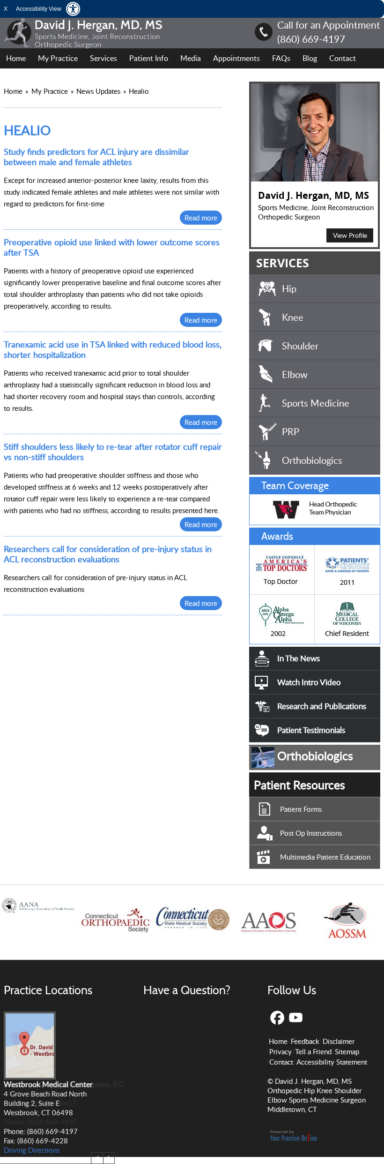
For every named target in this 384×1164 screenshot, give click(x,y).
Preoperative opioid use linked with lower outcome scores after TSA (112, 247)
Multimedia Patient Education (325, 857)
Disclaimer (338, 1041)
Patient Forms (301, 809)
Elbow (295, 374)
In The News (298, 658)
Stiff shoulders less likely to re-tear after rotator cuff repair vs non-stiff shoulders (113, 451)
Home (16, 58)
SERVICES (282, 263)
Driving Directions (31, 1140)
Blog (310, 58)
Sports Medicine (315, 402)
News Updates (98, 91)
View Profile (350, 235)
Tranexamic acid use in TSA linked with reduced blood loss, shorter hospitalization (113, 349)
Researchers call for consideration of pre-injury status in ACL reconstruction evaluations (108, 554)
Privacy (280, 1051)
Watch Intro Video (309, 682)
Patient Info (148, 58)
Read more (201, 217)
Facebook (277, 1018)
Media (190, 58)
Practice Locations (48, 990)
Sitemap (347, 1051)
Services (103, 58)
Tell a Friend (313, 1051)
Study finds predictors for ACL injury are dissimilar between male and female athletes (96, 156)
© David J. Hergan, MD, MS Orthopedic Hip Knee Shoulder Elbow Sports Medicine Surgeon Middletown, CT (316, 1095)
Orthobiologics (312, 460)
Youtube (296, 1018)
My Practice (58, 58)
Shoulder (300, 345)
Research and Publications (321, 706)
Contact (342, 58)
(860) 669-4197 (311, 38)
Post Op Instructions (311, 833)
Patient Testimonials (311, 730)
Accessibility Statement (331, 1062)
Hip (289, 288)
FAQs (281, 58)
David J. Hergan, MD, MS (313, 195)
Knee (292, 317)
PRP (290, 431)
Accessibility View (38, 9)
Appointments (236, 58)
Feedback (305, 1041)
